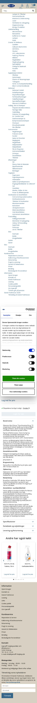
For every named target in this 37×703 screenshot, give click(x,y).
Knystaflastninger (18, 95)
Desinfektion (16, 155)
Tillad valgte (18, 385)
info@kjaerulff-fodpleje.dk (16, 654)
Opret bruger (13, 275)
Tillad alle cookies (18, 378)
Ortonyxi (15, 153)
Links (3, 601)
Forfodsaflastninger (19, 97)
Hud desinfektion (18, 212)
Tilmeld (7, 695)
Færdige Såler (17, 110)
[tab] (18, 421)
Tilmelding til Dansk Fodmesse (19, 295)
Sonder (14, 136)
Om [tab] (30, 315)
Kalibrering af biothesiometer (18, 258)
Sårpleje (15, 75)
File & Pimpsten (17, 149)
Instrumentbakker (18, 151)
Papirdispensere (18, 177)
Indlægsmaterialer (18, 219)
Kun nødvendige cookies (18, 392)
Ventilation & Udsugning (20, 23)
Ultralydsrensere (18, 208)
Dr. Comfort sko (18, 116)
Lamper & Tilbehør (19, 14)
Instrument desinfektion (20, 214)
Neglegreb (16, 140)
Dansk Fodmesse (14, 279)
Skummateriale (17, 166)
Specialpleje (16, 64)
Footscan (15, 227)
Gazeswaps (16, 77)
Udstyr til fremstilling (19, 223)
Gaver (10, 243)
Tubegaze (16, 82)
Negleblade (16, 142)
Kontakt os (12, 277)
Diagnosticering (17, 25)
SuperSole (15, 225)
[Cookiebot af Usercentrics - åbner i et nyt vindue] (26, 309)
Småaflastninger (18, 92)
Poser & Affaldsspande (20, 192)
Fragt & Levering (14, 262)
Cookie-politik (13, 284)
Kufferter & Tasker (19, 36)
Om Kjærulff (12, 288)
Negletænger (17, 132)
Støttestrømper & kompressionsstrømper (20, 120)
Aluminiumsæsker (18, 203)
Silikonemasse (17, 168)
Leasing (11, 282)
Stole (14, 40)
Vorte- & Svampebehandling (22, 84)
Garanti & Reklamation (16, 264)
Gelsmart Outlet (18, 90)
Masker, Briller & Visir (19, 190)
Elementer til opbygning (20, 221)
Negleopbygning (18, 62)
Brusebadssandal (18, 125)
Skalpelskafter (17, 145)
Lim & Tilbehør (17, 229)
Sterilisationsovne (18, 199)
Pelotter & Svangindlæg (20, 114)
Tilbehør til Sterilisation (20, 201)
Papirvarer (16, 175)
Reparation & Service (15, 256)
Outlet (10, 240)
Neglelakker (16, 60)
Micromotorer (17, 31)
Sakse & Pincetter (18, 138)
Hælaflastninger (18, 99)
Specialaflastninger (19, 101)
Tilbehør (15, 158)
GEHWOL (15, 49)
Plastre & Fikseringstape (21, 79)
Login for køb (18, 414)
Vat (13, 186)
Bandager (15, 171)
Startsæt (15, 234)
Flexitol (14, 51)
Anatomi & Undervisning (20, 18)
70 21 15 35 (8, 652)
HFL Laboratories (18, 53)
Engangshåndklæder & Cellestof (23, 184)
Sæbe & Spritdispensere (21, 182)
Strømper (15, 123)
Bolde (14, 236)
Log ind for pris (9, 574)
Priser (10, 266)
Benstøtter (16, 34)
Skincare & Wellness (19, 103)
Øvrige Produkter (18, 27)
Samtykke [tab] (6, 315)
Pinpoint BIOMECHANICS (21, 108)
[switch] (32, 356)
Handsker (15, 188)
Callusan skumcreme (19, 47)
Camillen (15, 44)
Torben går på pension (16, 290)
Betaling (11, 269)
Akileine (15, 58)
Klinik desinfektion (18, 210)
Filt (13, 162)
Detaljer (26, 408)
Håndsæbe (16, 179)
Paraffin (15, 68)
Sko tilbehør (16, 127)
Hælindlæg (16, 112)
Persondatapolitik (14, 286)
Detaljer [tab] (18, 315)
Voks (14, 71)
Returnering (12, 260)
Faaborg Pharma (18, 55)
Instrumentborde (18, 16)
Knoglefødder (17, 238)
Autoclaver (16, 206)
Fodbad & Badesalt (19, 66)
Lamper (15, 38)
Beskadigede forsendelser (17, 271)
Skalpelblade (16, 147)
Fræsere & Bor (17, 134)
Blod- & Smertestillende (20, 86)
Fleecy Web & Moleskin (20, 164)
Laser (14, 21)
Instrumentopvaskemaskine (22, 197)
